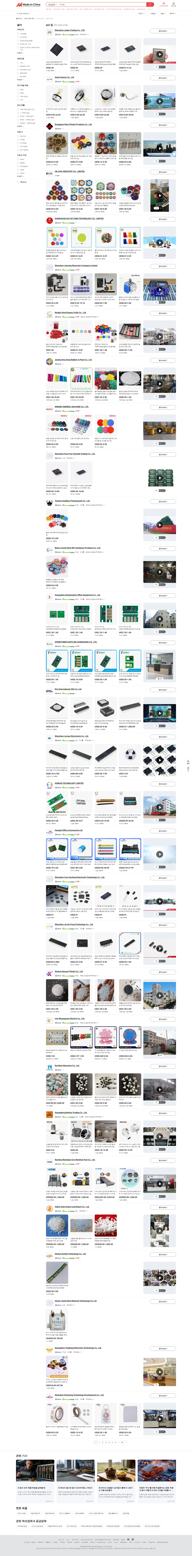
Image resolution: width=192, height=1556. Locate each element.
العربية (116, 1542)
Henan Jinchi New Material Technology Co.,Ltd (76, 1301)
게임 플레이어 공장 (129, 9)
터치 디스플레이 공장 (85, 9)
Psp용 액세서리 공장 (55, 1526)
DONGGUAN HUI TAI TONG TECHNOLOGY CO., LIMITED (79, 218)
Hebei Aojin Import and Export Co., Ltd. (72, 1207)
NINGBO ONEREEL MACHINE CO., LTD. (72, 407)
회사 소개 (61, 1540)
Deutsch (77, 1542)
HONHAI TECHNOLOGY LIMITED (69, 783)
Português (85, 1542)
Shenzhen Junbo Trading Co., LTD (70, 30)
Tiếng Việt (151, 1542)
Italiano (92, 1542)
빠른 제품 (116, 1540)
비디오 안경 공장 (37, 1526)
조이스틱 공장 (71, 1526)
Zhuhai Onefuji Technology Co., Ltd (70, 1254)
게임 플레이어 (113, 1513)
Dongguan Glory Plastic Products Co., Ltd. (73, 124)
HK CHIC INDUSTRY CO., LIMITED (70, 171)
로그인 (173, 6)
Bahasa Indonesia (162, 1542)
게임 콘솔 (126, 1513)
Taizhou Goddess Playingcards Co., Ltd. (72, 501)
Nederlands (123, 1542)
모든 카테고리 (24, 13)
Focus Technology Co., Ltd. (99, 1546)
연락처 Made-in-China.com (103, 1540)
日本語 (55, 1542)
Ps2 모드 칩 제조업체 (152, 1526)
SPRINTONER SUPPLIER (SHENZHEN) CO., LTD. (76, 642)
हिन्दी (130, 1542)
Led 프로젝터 (79, 1513)
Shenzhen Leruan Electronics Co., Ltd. (72, 736)
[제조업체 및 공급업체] (28, 4)
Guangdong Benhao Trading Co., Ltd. (71, 1112)
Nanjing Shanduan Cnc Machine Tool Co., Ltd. (75, 1160)
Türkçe (144, 1542)
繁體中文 (48, 1542)
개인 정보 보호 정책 (86, 1540)
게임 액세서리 (35, 1513)
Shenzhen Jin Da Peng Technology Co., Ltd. (74, 924)
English (33, 1542)
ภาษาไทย (137, 1542)
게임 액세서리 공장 (59, 9)
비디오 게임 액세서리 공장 (114, 9)
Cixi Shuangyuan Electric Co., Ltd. (70, 1018)
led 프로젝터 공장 (99, 9)
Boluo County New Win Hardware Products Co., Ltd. (78, 548)
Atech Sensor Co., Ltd (64, 77)
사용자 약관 (74, 1540)
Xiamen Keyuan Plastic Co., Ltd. (69, 971)
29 (122, 1442)
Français (62, 1542)
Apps (162, 13)
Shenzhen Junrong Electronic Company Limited (76, 265)
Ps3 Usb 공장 (22, 1526)
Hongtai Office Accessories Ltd (68, 830)
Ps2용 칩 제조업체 (113, 1526)
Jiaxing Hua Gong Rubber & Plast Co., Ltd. (73, 360)
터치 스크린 (22, 1513)
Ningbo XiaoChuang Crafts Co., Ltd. (70, 312)
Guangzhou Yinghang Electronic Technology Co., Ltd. (78, 1348)
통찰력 (123, 1540)
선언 (67, 1540)
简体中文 (40, 1542)
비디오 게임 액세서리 (96, 1513)
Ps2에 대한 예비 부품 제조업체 (91, 1526)
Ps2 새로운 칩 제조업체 (132, 1526)
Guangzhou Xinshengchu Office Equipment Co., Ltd (77, 595)
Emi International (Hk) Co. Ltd (68, 689)
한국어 (110, 1542)
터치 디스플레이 (64, 1513)
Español (69, 1542)
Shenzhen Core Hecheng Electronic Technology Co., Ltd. (80, 877)
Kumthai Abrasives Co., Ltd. (67, 1065)
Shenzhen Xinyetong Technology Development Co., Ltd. (79, 1395)
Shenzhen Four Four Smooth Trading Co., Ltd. (75, 454)
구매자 (140, 13)
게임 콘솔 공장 (141, 9)
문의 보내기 (163, 31)
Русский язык (101, 1542)
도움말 (153, 13)
